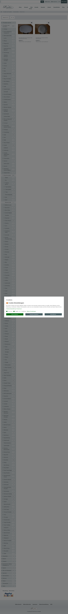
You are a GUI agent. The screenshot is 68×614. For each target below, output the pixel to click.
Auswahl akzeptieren (34, 314)
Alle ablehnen (53, 314)
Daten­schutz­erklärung (11, 308)
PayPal (16, 311)
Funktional (23, 311)
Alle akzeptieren (14, 314)
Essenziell (10, 311)
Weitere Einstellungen (31, 311)
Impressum (19, 308)
